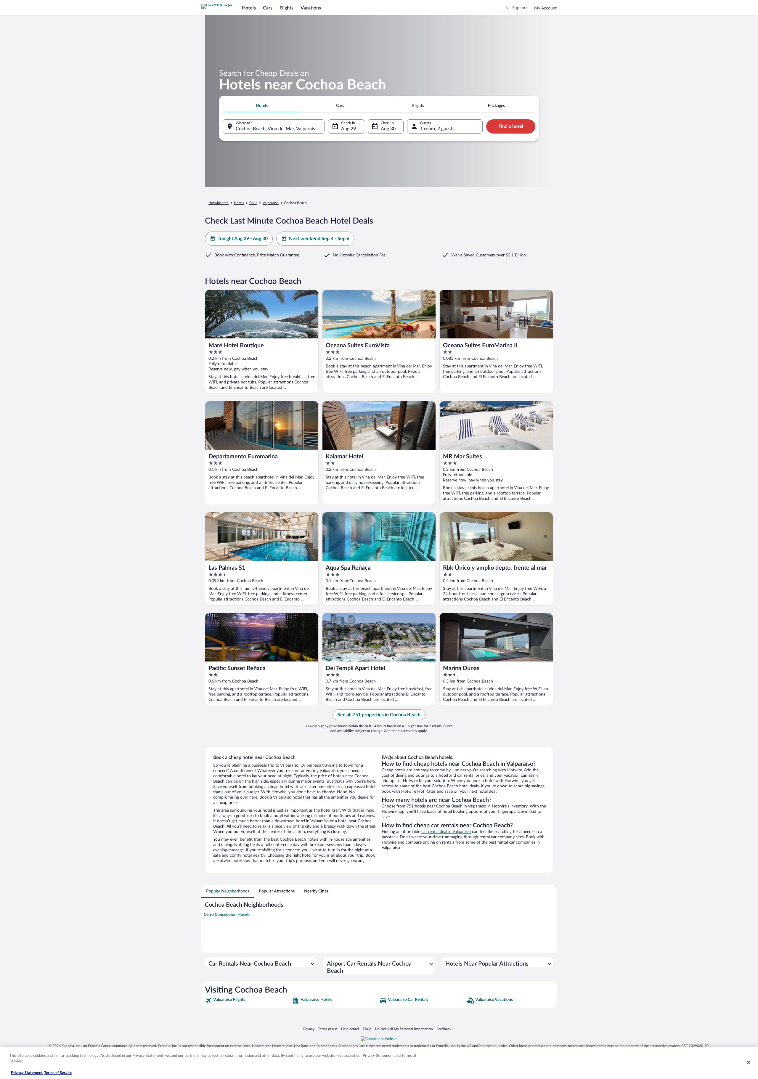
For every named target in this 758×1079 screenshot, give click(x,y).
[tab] (262, 105)
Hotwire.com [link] (218, 203)
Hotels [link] (239, 203)
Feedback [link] (443, 1029)
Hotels (249, 8)
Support (519, 8)
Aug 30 (388, 128)
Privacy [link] (308, 1029)
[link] (248, 1000)
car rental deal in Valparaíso (446, 832)
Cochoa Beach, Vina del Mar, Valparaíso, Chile (280, 128)
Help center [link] (350, 1029)
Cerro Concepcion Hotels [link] (226, 915)
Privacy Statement (27, 1073)
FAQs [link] (367, 1029)
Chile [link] (253, 203)
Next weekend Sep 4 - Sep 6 (319, 238)
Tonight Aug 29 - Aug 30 (243, 238)
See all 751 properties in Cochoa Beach (379, 714)
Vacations (311, 8)
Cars (267, 8)
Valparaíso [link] (271, 203)
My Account (545, 8)
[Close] (748, 1062)
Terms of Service (58, 1073)
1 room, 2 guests (437, 128)
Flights (286, 8)
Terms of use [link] (328, 1029)
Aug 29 (348, 128)
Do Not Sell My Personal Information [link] (404, 1029)
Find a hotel (510, 126)
